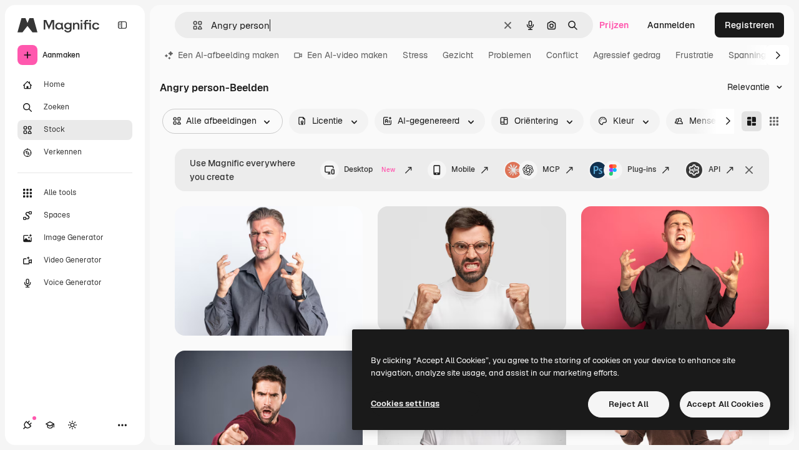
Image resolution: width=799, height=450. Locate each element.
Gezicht (458, 55)
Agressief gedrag (626, 55)
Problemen (509, 55)
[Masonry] (752, 121)
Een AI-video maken (347, 55)
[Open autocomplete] (192, 25)
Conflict (562, 55)
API (714, 169)
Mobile (463, 169)
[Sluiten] (749, 170)
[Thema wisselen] (72, 425)
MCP (551, 169)
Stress (415, 55)
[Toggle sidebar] (122, 25)
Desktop (369, 169)
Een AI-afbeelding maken (228, 55)
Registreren (749, 25)
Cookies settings (405, 403)
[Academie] (50, 425)
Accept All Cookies (725, 404)
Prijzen (614, 25)
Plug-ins (641, 169)
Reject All (629, 404)
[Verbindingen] (27, 425)
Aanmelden (671, 25)
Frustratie (694, 55)
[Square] (774, 121)
